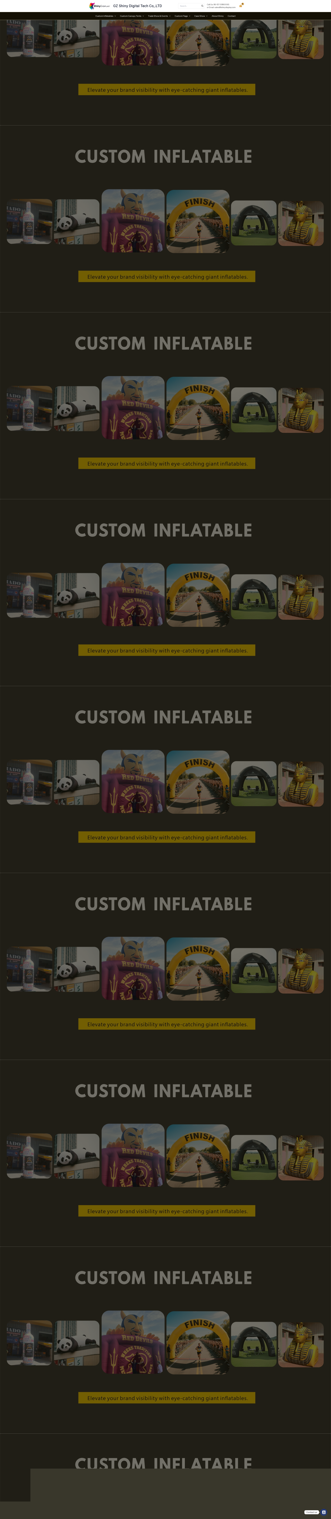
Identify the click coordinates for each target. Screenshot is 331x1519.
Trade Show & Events (158, 16)
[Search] (202, 6)
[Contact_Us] (323, 1512)
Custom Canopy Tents (130, 16)
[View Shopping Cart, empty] (240, 5)
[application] (114, 16)
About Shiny (218, 16)
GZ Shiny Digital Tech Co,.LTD (137, 6)
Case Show (199, 16)
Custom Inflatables (104, 16)
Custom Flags (181, 16)
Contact (232, 16)
